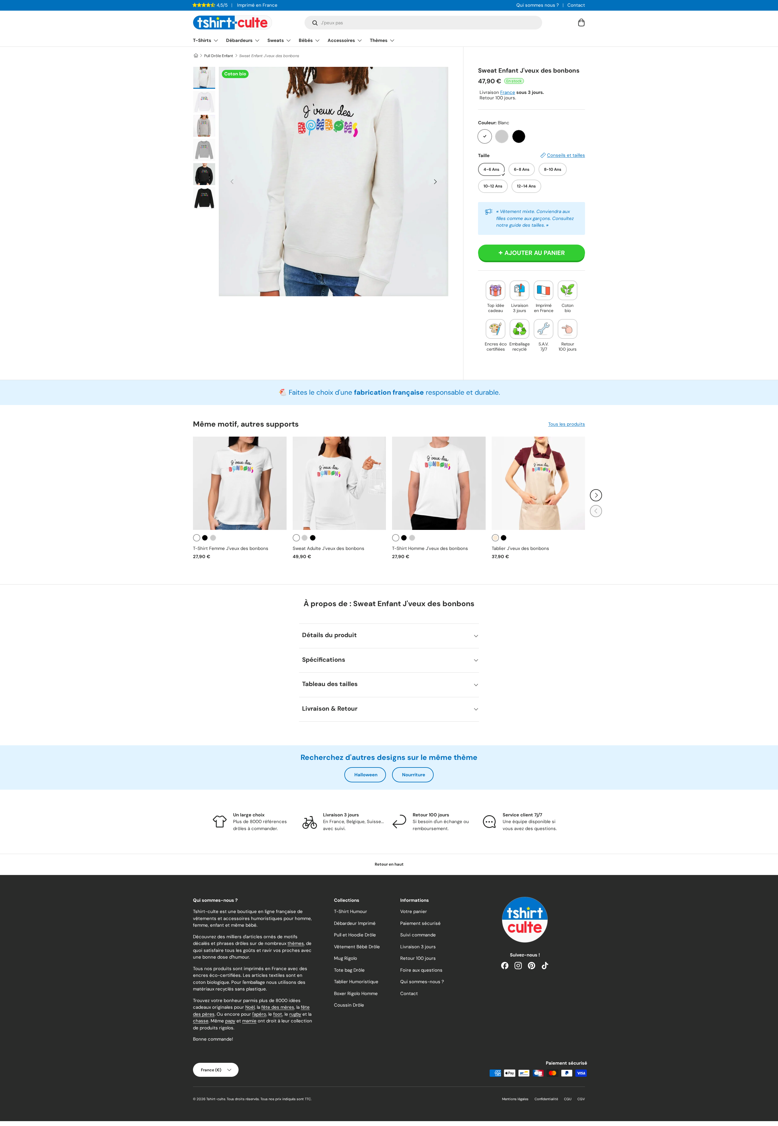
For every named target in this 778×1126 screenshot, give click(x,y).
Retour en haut (389, 864)
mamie (249, 1021)
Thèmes (378, 40)
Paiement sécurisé (420, 923)
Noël (250, 1007)
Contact (576, 5)
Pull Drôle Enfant (218, 55)
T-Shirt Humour (350, 911)
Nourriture (413, 775)
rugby (295, 1014)
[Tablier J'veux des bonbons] (538, 483)
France (507, 92)
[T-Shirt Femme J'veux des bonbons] (240, 483)
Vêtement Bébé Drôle (357, 947)
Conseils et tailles (566, 155)
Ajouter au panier (534, 253)
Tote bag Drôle (349, 970)
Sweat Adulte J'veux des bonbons (328, 548)
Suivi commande (418, 935)
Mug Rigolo (345, 958)
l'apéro (259, 1014)
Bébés (306, 40)
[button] (581, 22)
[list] (333, 181)
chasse (200, 1021)
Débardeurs (239, 40)
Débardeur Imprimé (355, 923)
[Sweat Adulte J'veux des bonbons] (339, 483)
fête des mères (277, 1007)
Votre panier (413, 911)
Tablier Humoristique (356, 982)
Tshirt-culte (215, 1099)
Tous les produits (566, 424)
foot (277, 1014)
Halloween (365, 775)
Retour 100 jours (418, 958)
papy (230, 1021)
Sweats (275, 40)
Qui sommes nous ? (537, 5)
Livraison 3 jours (418, 947)
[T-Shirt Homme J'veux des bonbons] (439, 483)
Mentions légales (515, 1099)
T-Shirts (202, 40)
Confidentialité (546, 1099)
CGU (567, 1099)
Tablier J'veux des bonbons (520, 548)
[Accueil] (195, 56)
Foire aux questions (421, 970)
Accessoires (341, 40)
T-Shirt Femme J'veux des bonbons (230, 548)
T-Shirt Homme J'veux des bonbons (430, 548)
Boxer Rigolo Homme (356, 993)
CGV (581, 1099)
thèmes (295, 943)
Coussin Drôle (349, 1005)
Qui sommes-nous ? (422, 982)
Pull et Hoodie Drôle (355, 935)
